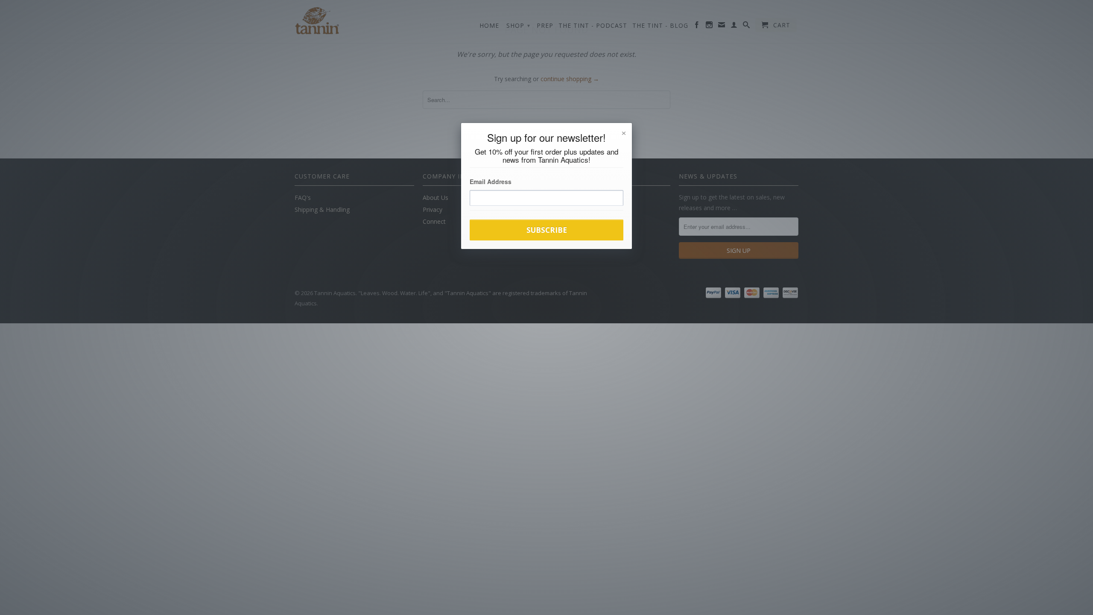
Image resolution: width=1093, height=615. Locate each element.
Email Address (490, 181)
